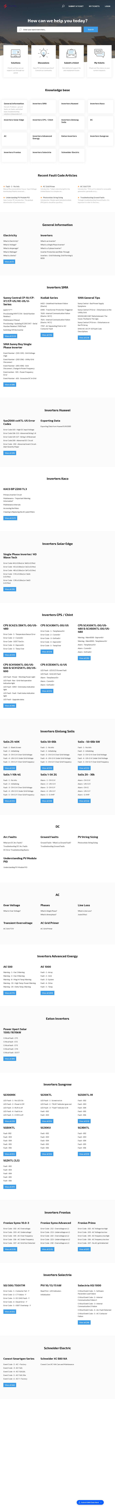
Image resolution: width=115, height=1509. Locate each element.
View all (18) (47, 801)
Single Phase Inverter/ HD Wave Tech (20, 556)
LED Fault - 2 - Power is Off (13, 1104)
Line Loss (84, 905)
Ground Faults (50, 836)
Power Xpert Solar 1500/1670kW (15, 1030)
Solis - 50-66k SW (89, 741)
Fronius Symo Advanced (56, 1222)
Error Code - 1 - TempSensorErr (53, 631)
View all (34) (84, 1322)
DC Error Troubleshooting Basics (16, 850)
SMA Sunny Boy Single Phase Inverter (17, 345)
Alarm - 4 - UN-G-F (48, 791)
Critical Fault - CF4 (10, 1049)
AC (57, 895)
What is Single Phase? (49, 911)
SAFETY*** (7, 310)
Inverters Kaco (57, 478)
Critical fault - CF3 (10, 1045)
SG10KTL (46, 1094)
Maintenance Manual (11, 320)
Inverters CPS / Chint (57, 615)
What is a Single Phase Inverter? (53, 245)
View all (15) (47, 691)
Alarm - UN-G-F (84, 791)
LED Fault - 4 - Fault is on (12, 1111)
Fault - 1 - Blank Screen (12, 747)
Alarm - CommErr (84, 648)
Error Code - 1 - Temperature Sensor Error (19, 634)
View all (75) (10, 993)
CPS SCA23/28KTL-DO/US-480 (20, 627)
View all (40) (10, 706)
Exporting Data (50, 420)
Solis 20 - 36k (86, 774)
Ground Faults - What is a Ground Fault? (56, 843)
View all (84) (10, 1059)
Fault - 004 (82, 1108)
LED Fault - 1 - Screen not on (51, 1100)
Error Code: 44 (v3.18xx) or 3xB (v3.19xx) (19, 563)
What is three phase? (48, 914)
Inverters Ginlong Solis (57, 731)
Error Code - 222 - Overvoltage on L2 (55, 1236)
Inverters (47, 235)
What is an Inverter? (48, 241)
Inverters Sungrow (58, 1084)
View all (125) (47, 1249)
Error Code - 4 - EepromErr (13, 645)
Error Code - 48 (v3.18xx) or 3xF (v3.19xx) (19, 570)
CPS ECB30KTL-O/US (54, 664)
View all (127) (10, 518)
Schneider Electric (57, 1348)
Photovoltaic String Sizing (53, 197)
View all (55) (47, 1121)
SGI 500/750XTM (14, 1285)
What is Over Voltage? (12, 911)
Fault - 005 (82, 1111)
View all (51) (10, 1154)
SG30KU (46, 1127)
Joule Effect (82, 914)
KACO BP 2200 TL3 (15, 489)
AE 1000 (46, 966)
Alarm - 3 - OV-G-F (48, 787)
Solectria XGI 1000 (89, 1285)
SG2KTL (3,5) (11, 1160)
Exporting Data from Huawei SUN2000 (56, 426)
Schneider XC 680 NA (54, 1358)
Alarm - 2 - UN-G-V (48, 784)
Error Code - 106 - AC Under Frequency (18, 1239)
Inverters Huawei (57, 410)
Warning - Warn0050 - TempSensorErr (92, 641)
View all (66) (10, 1385)
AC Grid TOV (85, 186)
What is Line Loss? (85, 911)
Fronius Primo (87, 1222)
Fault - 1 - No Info (12, 186)
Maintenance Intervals (12, 505)
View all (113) (10, 336)
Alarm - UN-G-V (84, 784)
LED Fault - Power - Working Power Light (19, 677)
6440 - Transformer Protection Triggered (56, 310)
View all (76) (47, 335)
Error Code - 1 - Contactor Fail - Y (16, 1291)
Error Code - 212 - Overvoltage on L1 (55, 1228)
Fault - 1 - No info (47, 747)
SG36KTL (83, 1127)
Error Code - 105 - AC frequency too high (93, 1236)
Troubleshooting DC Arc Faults (15, 846)
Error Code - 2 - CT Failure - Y (14, 1294)
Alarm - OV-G (83, 787)
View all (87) (84, 1249)
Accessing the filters (11, 508)
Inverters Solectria (57, 1275)
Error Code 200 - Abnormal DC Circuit (18, 440)
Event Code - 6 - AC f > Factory (15, 1379)
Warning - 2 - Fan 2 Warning (14, 976)
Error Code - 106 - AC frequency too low (93, 1239)
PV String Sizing (88, 836)
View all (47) (10, 1187)
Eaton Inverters (57, 1018)
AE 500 (7, 966)
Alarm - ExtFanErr (85, 652)
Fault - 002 (45, 1111)
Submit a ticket (76, 6)
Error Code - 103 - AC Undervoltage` (17, 1232)
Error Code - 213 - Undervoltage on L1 (55, 1232)
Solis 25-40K (11, 741)
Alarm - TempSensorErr (87, 645)
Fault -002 (7, 1133)
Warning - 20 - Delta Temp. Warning (17, 987)
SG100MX (9, 1094)
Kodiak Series (49, 297)
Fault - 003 (45, 1115)
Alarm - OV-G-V (84, 780)
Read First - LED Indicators (51, 1291)
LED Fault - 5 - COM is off (13, 1115)
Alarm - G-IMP (83, 795)
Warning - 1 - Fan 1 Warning (14, 972)
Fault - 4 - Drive (46, 983)
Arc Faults (10, 836)
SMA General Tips (89, 297)
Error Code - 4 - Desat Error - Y (15, 1302)
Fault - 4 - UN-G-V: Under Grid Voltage (18, 758)
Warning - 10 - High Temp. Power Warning (19, 983)
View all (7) (9, 262)
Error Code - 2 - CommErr (13, 638)
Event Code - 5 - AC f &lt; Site (14, 1375)
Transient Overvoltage (17, 922)
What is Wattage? (10, 252)
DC (58, 826)
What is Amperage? (10, 248)
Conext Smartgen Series (18, 1358)
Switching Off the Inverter (13, 330)
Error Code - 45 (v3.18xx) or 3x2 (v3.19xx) (19, 567)
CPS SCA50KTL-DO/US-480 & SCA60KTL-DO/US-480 (94, 628)
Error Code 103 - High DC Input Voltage (18, 429)
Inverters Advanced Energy (57, 956)
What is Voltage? (9, 245)
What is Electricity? (10, 241)
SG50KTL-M (85, 1094)
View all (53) (84, 1121)
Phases (45, 905)
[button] (62, 6)
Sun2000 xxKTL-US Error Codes (19, 422)
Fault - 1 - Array (47, 972)
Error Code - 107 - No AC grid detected (93, 1243)
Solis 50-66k (48, 741)
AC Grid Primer (49, 186)
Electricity (10, 235)
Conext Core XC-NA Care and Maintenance (57, 1364)
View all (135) (10, 1249)
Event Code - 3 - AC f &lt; (13, 1368)
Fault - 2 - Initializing (11, 751)
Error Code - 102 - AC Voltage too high (93, 1228)
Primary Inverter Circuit (12, 495)
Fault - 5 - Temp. (47, 987)
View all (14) (84, 338)
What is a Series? (9, 255)
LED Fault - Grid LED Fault (51, 674)
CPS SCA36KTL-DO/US (55, 625)
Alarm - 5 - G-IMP (47, 795)
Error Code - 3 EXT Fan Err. (13, 641)
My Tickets (94, 6)
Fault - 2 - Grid (46, 976)
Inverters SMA (57, 287)
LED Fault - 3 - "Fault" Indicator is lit (54, 1108)
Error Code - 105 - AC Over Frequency (18, 1236)
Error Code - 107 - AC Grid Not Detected (19, 1243)
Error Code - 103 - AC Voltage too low (92, 1232)
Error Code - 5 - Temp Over (13, 649)
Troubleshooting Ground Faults (92, 197)
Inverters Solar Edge (57, 544)
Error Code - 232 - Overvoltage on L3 (55, 1243)
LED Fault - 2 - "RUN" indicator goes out (56, 1104)
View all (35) (10, 589)
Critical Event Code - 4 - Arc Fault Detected (94, 1310)
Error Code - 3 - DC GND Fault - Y (16, 1298)
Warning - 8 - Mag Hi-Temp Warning (17, 979)
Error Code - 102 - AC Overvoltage (16, 1228)
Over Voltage (11, 905)
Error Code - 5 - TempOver (51, 645)
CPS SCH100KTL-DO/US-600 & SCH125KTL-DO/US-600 (19, 668)
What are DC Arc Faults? (12, 843)
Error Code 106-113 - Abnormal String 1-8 (19, 433)
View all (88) (10, 384)
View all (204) (47, 993)
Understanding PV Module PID (18, 197)
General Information (57, 225)
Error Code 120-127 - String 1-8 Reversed (19, 437)
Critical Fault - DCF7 (11, 1052)
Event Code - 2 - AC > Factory (14, 1364)
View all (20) (10, 453)
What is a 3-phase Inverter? (51, 248)
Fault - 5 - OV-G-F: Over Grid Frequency (18, 762)
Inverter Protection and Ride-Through (55, 252)
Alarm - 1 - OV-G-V (48, 780)
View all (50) (84, 1154)
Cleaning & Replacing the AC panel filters (19, 512)
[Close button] (101, 1502)
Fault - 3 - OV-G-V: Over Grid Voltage (17, 754)
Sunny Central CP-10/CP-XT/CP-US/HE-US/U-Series (18, 301)
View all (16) (84, 801)
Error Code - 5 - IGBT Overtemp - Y (17, 1305)
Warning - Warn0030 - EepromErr (91, 637)
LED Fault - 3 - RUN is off (13, 1108)
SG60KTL (9, 1127)
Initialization (45, 1294)
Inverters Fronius (58, 1212)
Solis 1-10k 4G (12, 774)
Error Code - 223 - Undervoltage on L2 (55, 1239)
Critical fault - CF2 (10, 1042)
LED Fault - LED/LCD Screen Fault (53, 670)
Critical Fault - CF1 (10, 1038)
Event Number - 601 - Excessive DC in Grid (19, 378)
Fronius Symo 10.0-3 (16, 1222)
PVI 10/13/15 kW (51, 1285)
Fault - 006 (82, 1115)
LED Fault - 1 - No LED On (13, 1100)
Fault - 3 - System (47, 979)
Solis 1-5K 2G (49, 774)
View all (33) (10, 1121)
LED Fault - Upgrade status (13, 699)
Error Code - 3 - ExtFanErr (51, 638)
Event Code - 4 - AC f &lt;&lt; (14, 1371)
